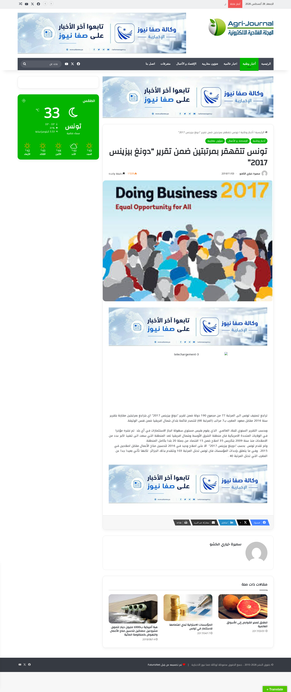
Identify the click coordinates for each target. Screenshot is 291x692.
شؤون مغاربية (210, 63)
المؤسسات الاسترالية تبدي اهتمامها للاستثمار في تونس (190, 626)
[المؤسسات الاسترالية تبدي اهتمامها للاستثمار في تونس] (188, 607)
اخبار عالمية (230, 63)
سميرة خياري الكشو (250, 173)
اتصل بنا (150, 63)
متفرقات (166, 63)
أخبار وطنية (249, 63)
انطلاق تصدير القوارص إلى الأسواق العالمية (247, 624)
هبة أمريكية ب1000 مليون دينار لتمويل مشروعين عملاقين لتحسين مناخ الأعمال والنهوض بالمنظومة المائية (134, 631)
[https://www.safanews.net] (188, 96)
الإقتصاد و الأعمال (186, 63)
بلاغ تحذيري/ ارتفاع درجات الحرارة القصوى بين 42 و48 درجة (194, 3)
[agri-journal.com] (239, 26)
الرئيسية (266, 63)
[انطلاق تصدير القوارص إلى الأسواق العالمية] (242, 606)
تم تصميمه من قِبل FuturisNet (165, 664)
